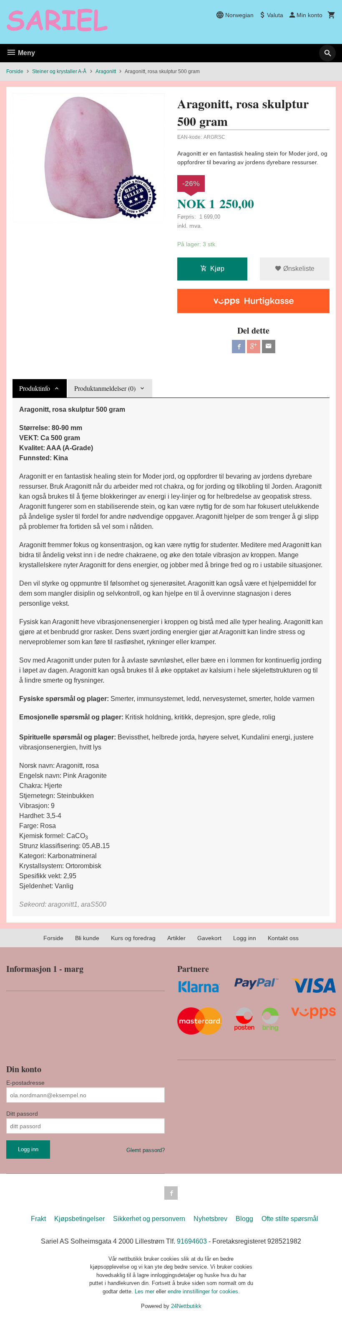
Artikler (176, 938)
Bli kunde (87, 938)
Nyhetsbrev (210, 1218)
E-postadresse (25, 1082)
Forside (14, 71)
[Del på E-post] (268, 346)
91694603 (192, 1241)
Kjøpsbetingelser (79, 1218)
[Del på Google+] (253, 346)
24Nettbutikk (186, 1306)
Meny (25, 52)
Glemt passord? (145, 1150)
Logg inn (244, 938)
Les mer (145, 1291)
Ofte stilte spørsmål (290, 1218)
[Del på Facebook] (238, 346)
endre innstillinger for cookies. (204, 1291)
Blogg (244, 1218)
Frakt (38, 1218)
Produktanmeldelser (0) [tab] (105, 388)
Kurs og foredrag (133, 938)
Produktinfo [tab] (34, 388)
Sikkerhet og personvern (149, 1218)
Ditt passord (22, 1113)
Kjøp (217, 268)
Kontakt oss (283, 938)
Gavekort (209, 938)
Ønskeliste (298, 268)
